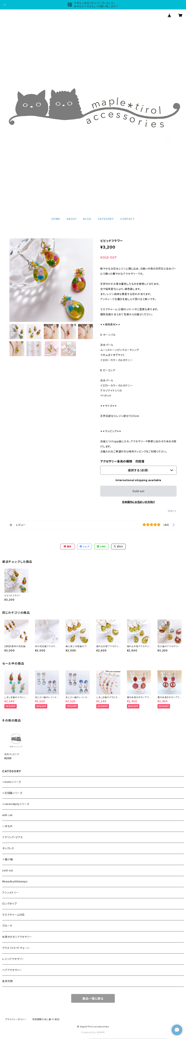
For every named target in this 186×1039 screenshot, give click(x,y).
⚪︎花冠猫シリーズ (12, 792)
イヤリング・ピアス (12, 837)
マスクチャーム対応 (13, 914)
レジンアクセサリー (13, 958)
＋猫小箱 (7, 859)
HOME (55, 218)
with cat (7, 815)
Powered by (89, 1032)
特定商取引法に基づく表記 (46, 1019)
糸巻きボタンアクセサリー (17, 936)
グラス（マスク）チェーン (15, 947)
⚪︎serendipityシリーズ (15, 804)
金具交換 (7, 981)
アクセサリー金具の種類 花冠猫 (122, 461)
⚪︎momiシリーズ (11, 781)
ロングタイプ (9, 903)
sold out (7, 870)
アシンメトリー (10, 892)
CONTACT (127, 218)
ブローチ (7, 925)
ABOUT (71, 218)
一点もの (7, 826)
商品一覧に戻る (93, 998)
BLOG (87, 218)
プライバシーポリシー (16, 1019)
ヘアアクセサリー (12, 970)
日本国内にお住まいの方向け (138, 501)
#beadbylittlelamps (14, 881)
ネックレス (8, 848)
